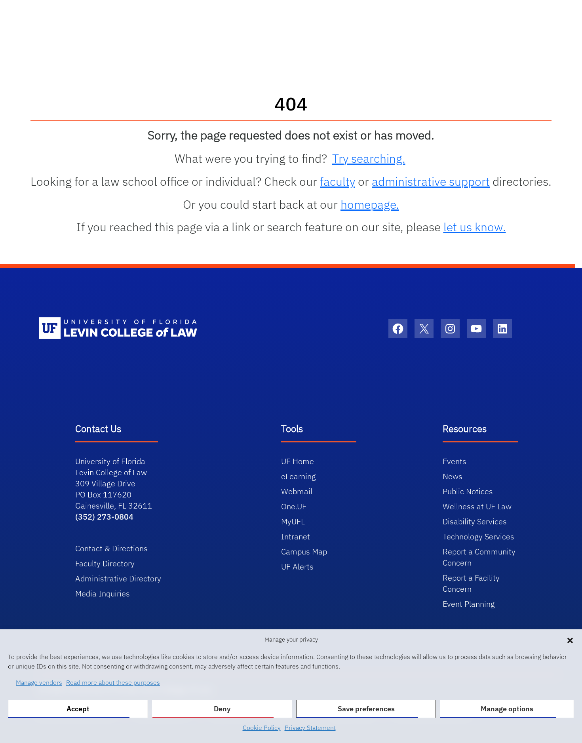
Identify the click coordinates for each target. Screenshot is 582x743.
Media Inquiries (102, 593)
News (452, 476)
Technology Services (478, 536)
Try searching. (368, 158)
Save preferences (366, 708)
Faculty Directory (105, 563)
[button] (570, 640)
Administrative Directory (118, 578)
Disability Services (475, 521)
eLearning (298, 476)
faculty (337, 181)
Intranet (295, 536)
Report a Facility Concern (471, 583)
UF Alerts (297, 566)
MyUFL (293, 521)
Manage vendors (39, 682)
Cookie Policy (262, 728)
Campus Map (304, 551)
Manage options (507, 708)
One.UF (293, 506)
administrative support (431, 181)
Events (454, 461)
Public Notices (468, 491)
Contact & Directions (111, 548)
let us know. (474, 226)
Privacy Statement (310, 728)
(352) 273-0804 (104, 516)
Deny (222, 708)
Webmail (296, 491)
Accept (78, 708)
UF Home (297, 461)
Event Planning (469, 603)
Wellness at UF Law (477, 506)
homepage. (369, 204)
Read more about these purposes (113, 682)
